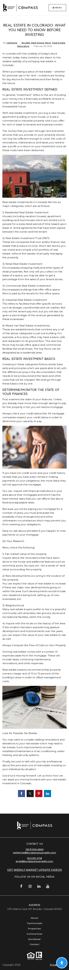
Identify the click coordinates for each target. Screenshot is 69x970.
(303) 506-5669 (34, 849)
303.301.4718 (34, 858)
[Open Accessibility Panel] (61, 962)
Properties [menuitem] (34, 928)
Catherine (12, 42)
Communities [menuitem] (35, 934)
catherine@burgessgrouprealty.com (34, 852)
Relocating (23, 46)
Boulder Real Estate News (36, 42)
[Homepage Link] (20, 7)
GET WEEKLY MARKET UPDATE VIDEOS (34, 869)
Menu (58, 7)
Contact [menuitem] (34, 944)
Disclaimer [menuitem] (34, 939)
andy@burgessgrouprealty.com (34, 861)
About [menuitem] (34, 918)
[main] (34, 414)
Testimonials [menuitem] (34, 923)
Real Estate (58, 42)
